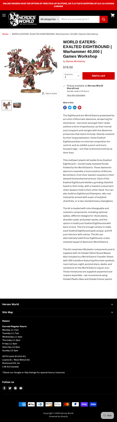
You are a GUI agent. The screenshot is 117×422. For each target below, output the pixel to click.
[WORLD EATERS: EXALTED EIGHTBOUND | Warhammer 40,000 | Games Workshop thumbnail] (6, 105)
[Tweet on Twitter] (70, 107)
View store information (76, 95)
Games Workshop (75, 61)
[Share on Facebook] (65, 107)
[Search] (103, 19)
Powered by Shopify (58, 416)
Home (5, 34)
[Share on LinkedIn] (74, 107)
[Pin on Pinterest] (79, 107)
